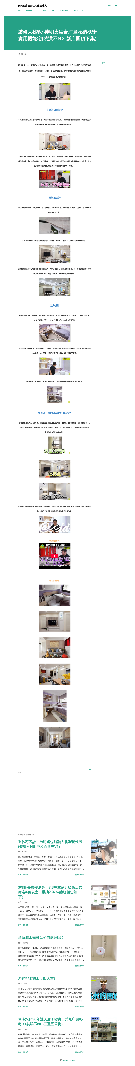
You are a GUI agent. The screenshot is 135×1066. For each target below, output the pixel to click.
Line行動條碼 (63, 10)
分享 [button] (103, 63)
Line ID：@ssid (79, 10)
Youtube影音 (42, 10)
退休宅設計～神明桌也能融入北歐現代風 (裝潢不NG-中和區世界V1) (50, 844)
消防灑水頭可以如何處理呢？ (41, 937)
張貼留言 (25, 875)
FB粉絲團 (29, 10)
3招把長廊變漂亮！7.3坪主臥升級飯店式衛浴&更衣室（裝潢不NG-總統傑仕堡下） (50, 892)
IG (53, 10)
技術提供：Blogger (68, 1060)
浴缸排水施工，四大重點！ (39, 978)
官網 (19, 10)
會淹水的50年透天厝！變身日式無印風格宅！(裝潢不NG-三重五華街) (50, 1021)
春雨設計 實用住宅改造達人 (32, 5)
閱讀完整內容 (79, 875)
